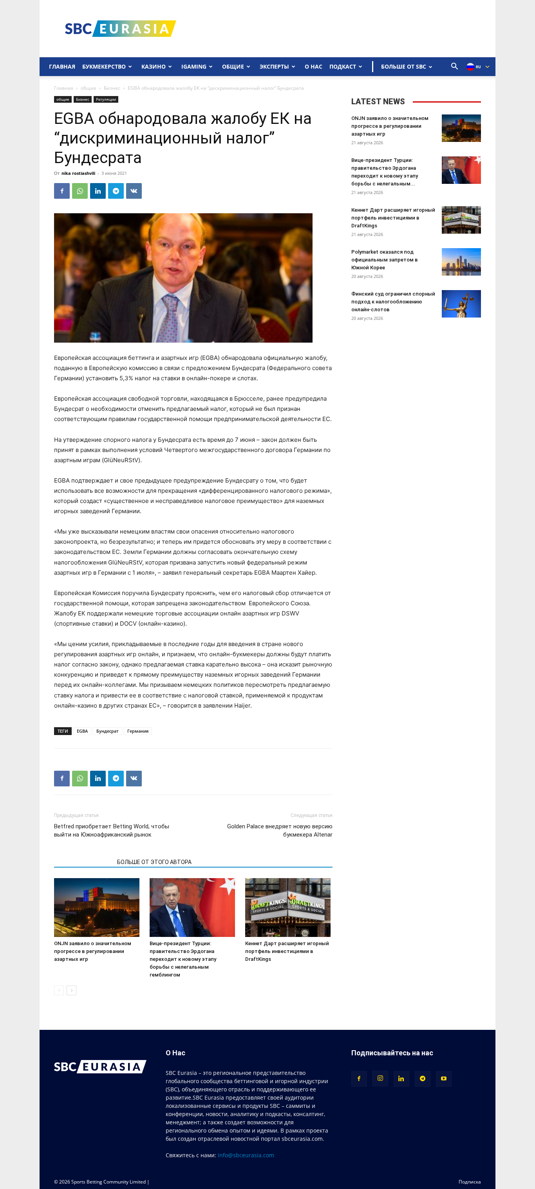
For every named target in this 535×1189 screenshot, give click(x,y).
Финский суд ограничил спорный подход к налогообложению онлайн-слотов (393, 301)
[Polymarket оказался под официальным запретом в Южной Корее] (461, 262)
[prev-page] (59, 990)
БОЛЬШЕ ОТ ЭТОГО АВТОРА (154, 862)
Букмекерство (104, 66)
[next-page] (71, 990)
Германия (137, 731)
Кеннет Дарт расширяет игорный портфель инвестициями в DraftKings (287, 951)
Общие (233, 66)
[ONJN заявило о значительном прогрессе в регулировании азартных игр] (97, 907)
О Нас (313, 66)
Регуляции (106, 99)
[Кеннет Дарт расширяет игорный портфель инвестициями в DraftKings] (289, 907)
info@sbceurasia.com (246, 1155)
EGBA (82, 731)
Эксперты (274, 66)
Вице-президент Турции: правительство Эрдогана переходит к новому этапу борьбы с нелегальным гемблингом (183, 959)
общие (88, 88)
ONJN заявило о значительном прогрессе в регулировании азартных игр (92, 951)
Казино (153, 66)
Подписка (470, 1181)
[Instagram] (380, 1078)
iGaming (193, 66)
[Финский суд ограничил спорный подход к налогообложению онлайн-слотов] (461, 304)
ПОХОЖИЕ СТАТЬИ (83, 862)
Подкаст (342, 66)
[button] (454, 67)
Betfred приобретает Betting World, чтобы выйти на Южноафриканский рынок (111, 830)
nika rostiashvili (78, 173)
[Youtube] (444, 1079)
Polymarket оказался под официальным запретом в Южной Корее (384, 259)
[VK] (134, 191)
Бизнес (112, 88)
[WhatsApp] (80, 191)
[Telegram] (116, 191)
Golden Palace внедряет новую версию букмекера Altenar (279, 830)
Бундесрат (107, 731)
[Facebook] (62, 191)
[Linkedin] (98, 191)
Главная (62, 66)
